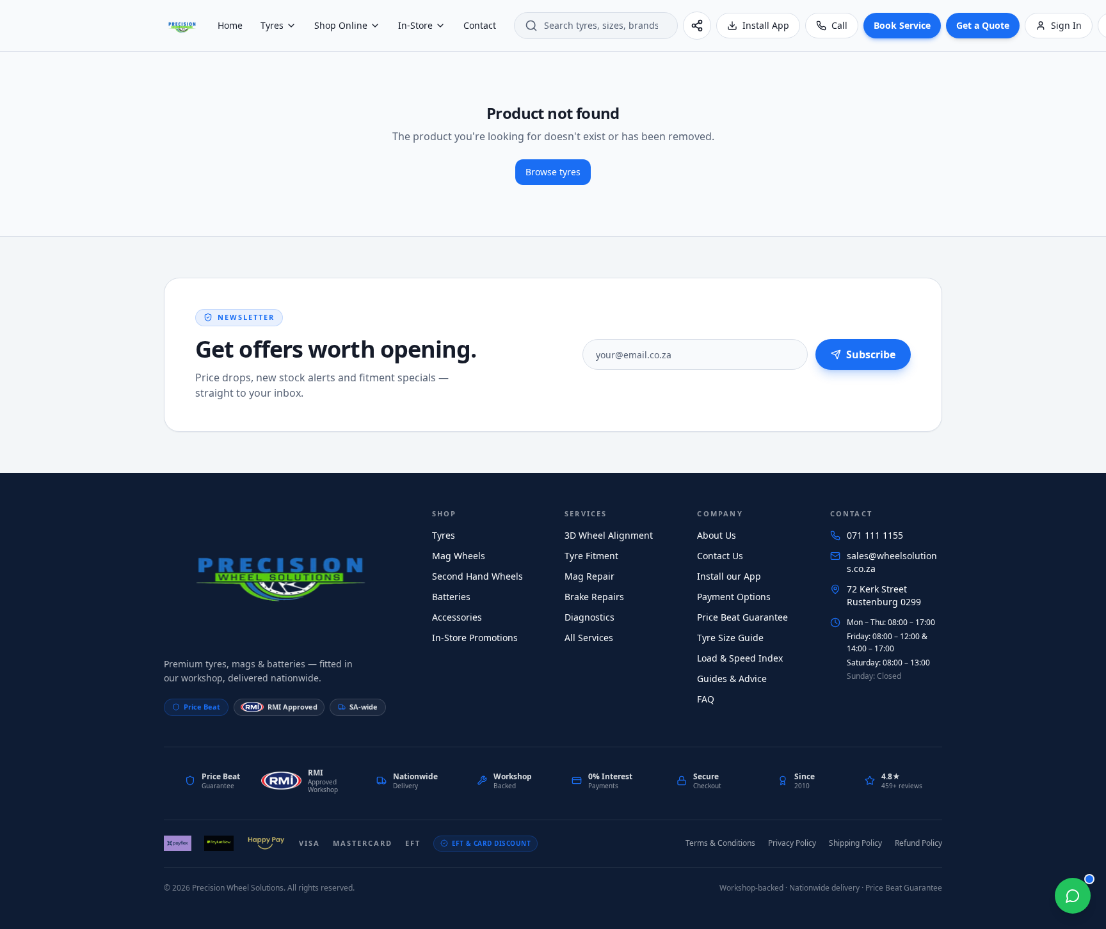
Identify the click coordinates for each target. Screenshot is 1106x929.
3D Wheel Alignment (609, 535)
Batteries (451, 597)
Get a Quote (982, 25)
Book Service (902, 25)
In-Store (415, 25)
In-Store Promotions (475, 637)
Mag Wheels (458, 556)
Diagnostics (589, 617)
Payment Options (734, 597)
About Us (716, 535)
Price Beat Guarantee (742, 617)
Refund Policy (918, 843)
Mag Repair (589, 576)
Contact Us (720, 556)
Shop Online (340, 25)
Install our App (729, 576)
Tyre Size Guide (730, 637)
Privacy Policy (792, 843)
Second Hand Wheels (477, 576)
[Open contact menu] (1073, 896)
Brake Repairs (594, 597)
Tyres (272, 25)
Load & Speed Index (740, 658)
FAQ (705, 699)
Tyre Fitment (591, 556)
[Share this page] (697, 26)
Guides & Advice (732, 678)
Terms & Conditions (720, 843)
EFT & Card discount (491, 843)
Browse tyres (553, 172)
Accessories (457, 617)
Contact (479, 25)
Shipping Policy (855, 843)
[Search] (531, 25)
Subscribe (870, 354)
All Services (589, 637)
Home (230, 25)
